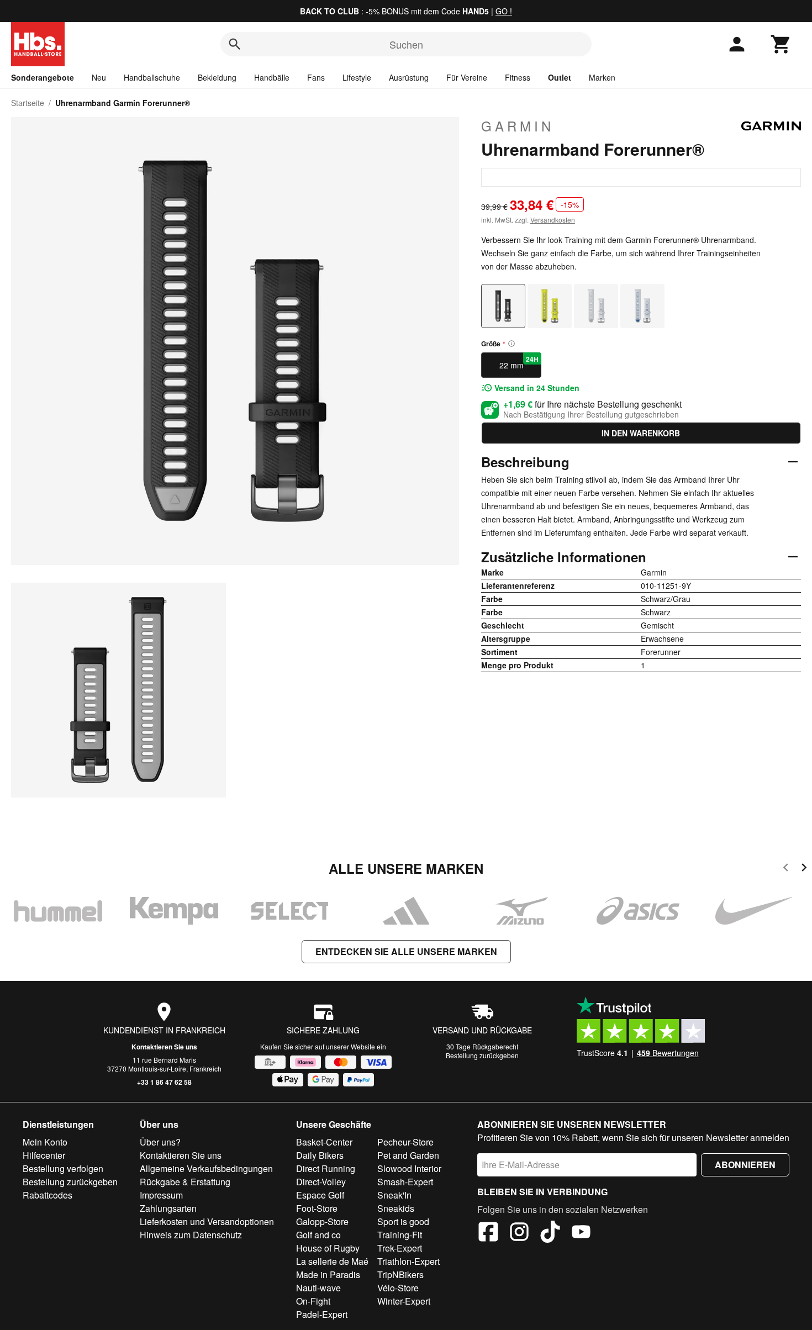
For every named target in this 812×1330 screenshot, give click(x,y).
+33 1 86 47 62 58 (164, 1082)
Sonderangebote (42, 77)
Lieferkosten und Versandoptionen (207, 1221)
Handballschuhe (152, 77)
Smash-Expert (405, 1181)
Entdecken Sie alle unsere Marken (406, 951)
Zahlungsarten (168, 1208)
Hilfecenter (44, 1155)
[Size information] (511, 343)
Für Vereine (466, 77)
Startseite (27, 102)
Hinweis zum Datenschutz (191, 1234)
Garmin (517, 126)
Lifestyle (356, 77)
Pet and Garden (408, 1155)
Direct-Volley (321, 1181)
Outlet (559, 77)
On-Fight (313, 1301)
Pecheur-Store (405, 1142)
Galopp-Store (322, 1221)
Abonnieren (745, 1164)
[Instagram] (519, 1233)
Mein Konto (45, 1142)
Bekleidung (217, 77)
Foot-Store (317, 1208)
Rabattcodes (47, 1195)
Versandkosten (552, 219)
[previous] (786, 869)
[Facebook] (488, 1233)
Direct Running (325, 1168)
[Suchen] (234, 44)
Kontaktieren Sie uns (164, 1046)
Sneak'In (394, 1195)
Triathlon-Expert (408, 1261)
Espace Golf (320, 1195)
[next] (804, 869)
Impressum (161, 1195)
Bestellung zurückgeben (482, 1055)
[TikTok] (550, 1233)
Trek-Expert (399, 1248)
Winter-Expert (403, 1301)
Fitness (517, 77)
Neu (99, 77)
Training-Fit (399, 1234)
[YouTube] (581, 1233)
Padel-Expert (321, 1314)
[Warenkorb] (781, 44)
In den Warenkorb (641, 433)
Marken (602, 77)
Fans (316, 77)
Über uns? (160, 1142)
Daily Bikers (320, 1155)
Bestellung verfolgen (63, 1168)
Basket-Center (324, 1142)
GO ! (503, 11)
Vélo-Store (398, 1287)
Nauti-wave (318, 1287)
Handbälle (271, 77)
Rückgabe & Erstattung (185, 1181)
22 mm (519, 362)
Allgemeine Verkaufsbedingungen (206, 1168)
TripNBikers (400, 1274)
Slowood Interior (409, 1168)
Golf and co (318, 1234)
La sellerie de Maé (332, 1261)
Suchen (406, 44)
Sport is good (403, 1221)
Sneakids (395, 1208)
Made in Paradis (328, 1274)
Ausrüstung (409, 77)
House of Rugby (328, 1248)
